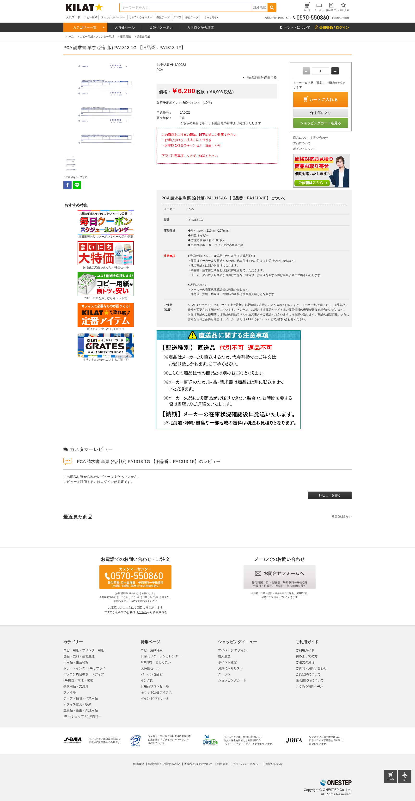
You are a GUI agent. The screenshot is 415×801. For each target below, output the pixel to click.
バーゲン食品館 (152, 674)
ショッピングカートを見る (320, 123)
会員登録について (308, 674)
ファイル (69, 692)
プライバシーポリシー (246, 764)
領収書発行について (310, 680)
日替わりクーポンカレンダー (161, 656)
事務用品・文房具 (75, 686)
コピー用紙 (90, 17)
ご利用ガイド (305, 650)
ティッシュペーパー (113, 17)
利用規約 (222, 764)
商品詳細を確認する (262, 77)
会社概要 (138, 764)
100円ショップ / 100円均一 (82, 716)
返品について (302, 143)
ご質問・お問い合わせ (311, 668)
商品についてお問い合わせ (310, 137)
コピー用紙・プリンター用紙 (83, 650)
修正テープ (191, 17)
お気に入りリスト (230, 668)
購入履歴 (224, 656)
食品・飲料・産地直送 (79, 656)
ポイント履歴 (227, 662)
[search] (272, 7)
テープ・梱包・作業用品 (80, 698)
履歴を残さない (342, 516)
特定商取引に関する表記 (164, 764)
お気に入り (322, 113)
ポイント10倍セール (155, 698)
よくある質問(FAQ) (309, 686)
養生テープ (163, 17)
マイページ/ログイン (232, 650)
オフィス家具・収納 (77, 704)
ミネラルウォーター (141, 17)
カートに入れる (323, 99)
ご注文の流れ (305, 662)
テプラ (177, 17)
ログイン (107, 482)
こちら (142, 612)
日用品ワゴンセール (155, 686)
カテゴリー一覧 (85, 27)
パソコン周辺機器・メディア (83, 674)
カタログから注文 (200, 27)
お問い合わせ (274, 764)
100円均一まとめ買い (156, 662)
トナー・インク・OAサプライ (84, 668)
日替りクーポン (161, 27)
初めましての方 (306, 656)
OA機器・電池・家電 (78, 680)
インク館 (147, 680)
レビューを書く (330, 495)
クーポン (224, 674)
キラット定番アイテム (156, 692)
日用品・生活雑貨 (75, 662)
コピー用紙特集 (152, 650)
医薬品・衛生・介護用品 (80, 710)
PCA (160, 70)
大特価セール (125, 27)
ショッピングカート (232, 680)
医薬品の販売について (198, 764)
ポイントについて (304, 148)
